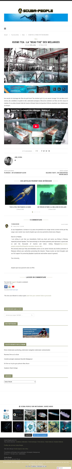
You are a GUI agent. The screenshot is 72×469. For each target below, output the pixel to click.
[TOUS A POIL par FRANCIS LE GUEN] (20, 195)
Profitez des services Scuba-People (13, 445)
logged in (14, 282)
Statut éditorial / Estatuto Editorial (54, 442)
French (61, 468)
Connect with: (8, 283)
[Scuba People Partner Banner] (36, 329)
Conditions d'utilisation (21, 442)
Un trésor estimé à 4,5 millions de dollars (51, 207)
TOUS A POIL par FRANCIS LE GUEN (20, 207)
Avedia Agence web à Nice (21, 449)
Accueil (5, 35)
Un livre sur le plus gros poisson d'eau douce (16, 363)
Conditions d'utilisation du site (38, 466)
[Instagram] (10, 418)
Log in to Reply (64, 224)
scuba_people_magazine (6, 411)
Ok (26, 466)
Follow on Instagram (41, 435)
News (23, 35)
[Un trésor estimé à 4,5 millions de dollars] (52, 195)
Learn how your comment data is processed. (39, 295)
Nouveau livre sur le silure (11, 354)
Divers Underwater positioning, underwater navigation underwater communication (27, 350)
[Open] (6, 414)
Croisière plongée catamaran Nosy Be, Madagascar (18, 359)
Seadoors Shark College (11, 368)
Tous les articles (15, 35)
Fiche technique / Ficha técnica (36, 442)
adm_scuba (33, 45)
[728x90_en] (36, 86)
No (29, 466)
